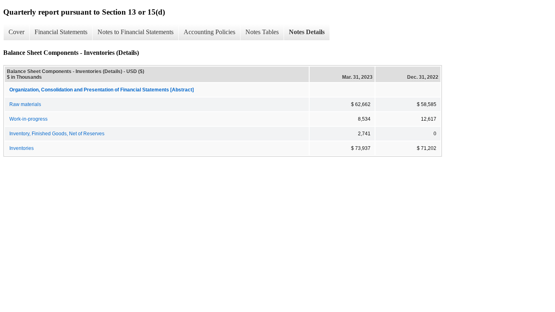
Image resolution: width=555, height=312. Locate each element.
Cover (16, 31)
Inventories (21, 148)
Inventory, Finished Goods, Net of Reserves (56, 133)
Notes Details (307, 31)
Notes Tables (262, 31)
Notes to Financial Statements (135, 31)
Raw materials (25, 104)
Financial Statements (61, 31)
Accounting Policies (209, 31)
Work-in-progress (28, 119)
